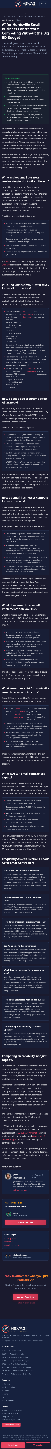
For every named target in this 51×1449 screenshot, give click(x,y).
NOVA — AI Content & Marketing (15, 1357)
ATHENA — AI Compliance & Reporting (17, 1374)
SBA (7, 261)
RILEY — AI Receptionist (11, 1350)
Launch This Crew (25, 1222)
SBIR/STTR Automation (31, 369)
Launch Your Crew (11, 1245)
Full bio (16, 1190)
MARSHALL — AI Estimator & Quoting (16, 1367)
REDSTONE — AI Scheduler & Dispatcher (18, 1370)
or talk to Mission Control (25, 1303)
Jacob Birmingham (8, 20)
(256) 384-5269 (7, 1417)
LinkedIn (24, 1190)
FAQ (3, 1397)
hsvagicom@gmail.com (11, 1419)
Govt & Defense (8, 1400)
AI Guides (11, 16)
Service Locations (9, 1387)
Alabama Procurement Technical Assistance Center (19, 714)
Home (4, 16)
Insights (5, 1394)
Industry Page (10, 1238)
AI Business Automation (29, 1133)
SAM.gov (6, 264)
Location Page (9, 1242)
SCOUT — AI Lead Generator (13, 1354)
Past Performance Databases (28, 314)
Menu (43, 4)
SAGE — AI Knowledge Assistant (14, 1364)
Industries (6, 1384)
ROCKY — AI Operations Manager (15, 1360)
